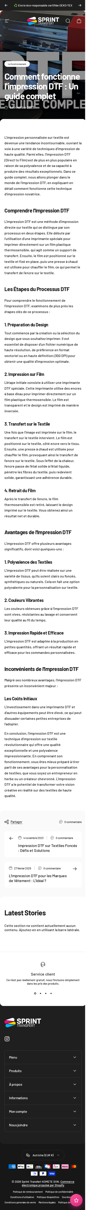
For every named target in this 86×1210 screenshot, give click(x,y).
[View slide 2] (40, 993)
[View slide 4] (51, 993)
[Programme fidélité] (73, 1200)
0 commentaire (73, 821)
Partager (16, 822)
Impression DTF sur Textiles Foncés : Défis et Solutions (47, 848)
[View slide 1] (35, 993)
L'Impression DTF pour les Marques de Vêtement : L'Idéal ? (38, 878)
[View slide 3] (45, 993)
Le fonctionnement (17, 64)
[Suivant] (80, 5)
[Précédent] (6, 5)
